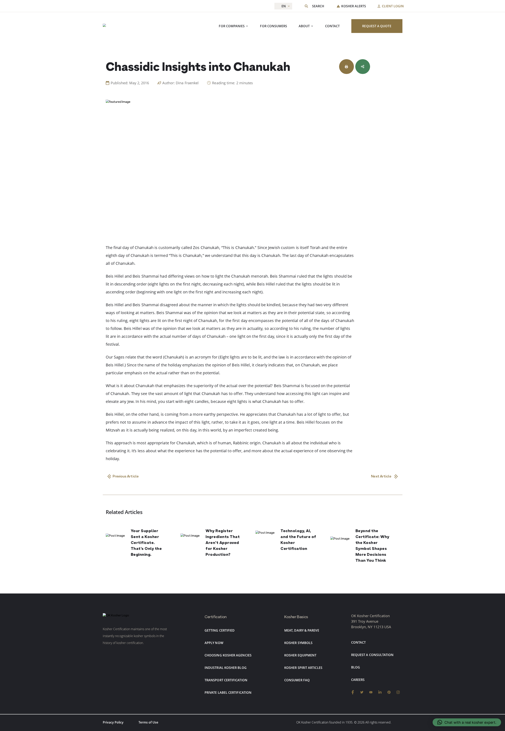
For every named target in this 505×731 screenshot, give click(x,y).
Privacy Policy (113, 722)
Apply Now (214, 643)
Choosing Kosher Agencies (228, 655)
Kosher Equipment (300, 655)
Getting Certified (220, 630)
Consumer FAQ (297, 680)
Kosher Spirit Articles (303, 667)
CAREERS (358, 680)
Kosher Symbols (298, 643)
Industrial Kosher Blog (226, 667)
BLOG (355, 667)
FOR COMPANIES (232, 26)
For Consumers (273, 26)
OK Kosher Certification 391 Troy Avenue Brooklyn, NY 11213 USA (371, 621)
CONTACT (332, 26)
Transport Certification (226, 680)
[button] (467, 722)
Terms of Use (148, 722)
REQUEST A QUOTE (376, 26)
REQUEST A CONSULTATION (372, 655)
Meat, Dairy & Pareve (301, 630)
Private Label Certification (228, 692)
